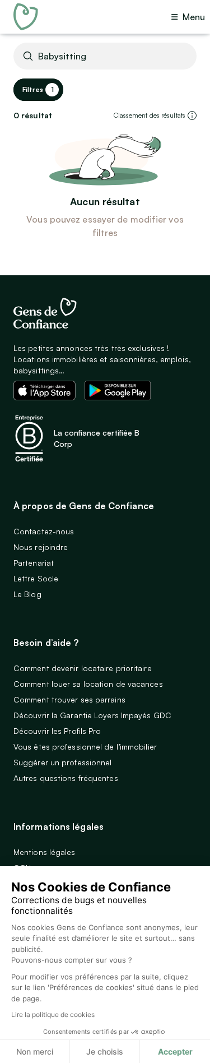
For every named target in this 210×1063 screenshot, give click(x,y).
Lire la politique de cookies (53, 1014)
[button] (192, 115)
